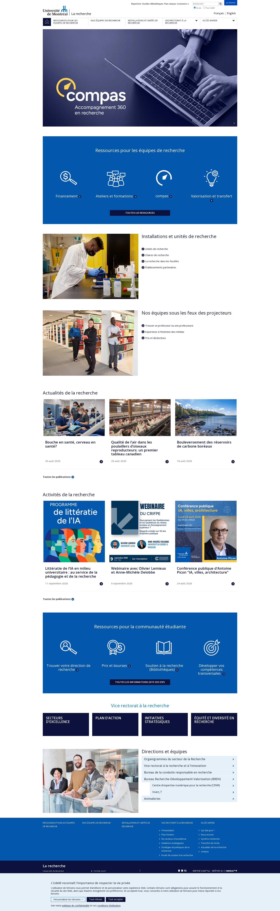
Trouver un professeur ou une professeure (169, 325)
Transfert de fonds (210, 843)
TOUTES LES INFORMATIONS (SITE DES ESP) (140, 682)
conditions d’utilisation (109, 905)
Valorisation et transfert (211, 196)
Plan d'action (167, 834)
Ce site (198, 8)
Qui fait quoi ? (207, 830)
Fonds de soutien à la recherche (177, 855)
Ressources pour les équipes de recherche (59, 824)
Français (219, 13)
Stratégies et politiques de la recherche (175, 849)
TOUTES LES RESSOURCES (140, 212)
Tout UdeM (210, 8)
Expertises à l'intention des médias (164, 331)
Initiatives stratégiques (172, 843)
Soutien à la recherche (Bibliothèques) (164, 667)
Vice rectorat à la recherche (140, 705)
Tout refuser (95, 899)
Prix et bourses (114, 665)
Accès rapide (208, 822)
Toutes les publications (57, 476)
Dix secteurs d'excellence (173, 838)
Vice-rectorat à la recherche (177, 822)
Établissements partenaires (160, 267)
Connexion (182, 3)
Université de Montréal (55, 10)
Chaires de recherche (157, 255)
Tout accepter (115, 899)
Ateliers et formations (114, 196)
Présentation (167, 830)
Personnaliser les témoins (68, 899)
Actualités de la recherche (213, 847)
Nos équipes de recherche (96, 822)
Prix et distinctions (155, 338)
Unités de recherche (156, 248)
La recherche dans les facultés (162, 261)
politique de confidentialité (75, 905)
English (231, 13)
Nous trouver (207, 834)
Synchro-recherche (210, 838)
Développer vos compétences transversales (211, 669)
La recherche (81, 13)
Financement (67, 196)
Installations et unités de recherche (136, 824)
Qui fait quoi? (100, 871)
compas (162, 195)
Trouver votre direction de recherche (68, 667)
